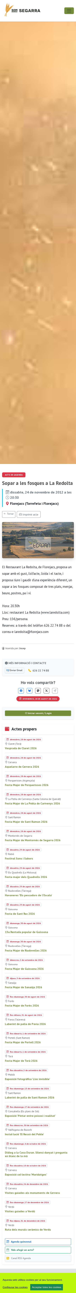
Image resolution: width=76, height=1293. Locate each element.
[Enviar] (55, 690)
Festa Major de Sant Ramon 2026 (26, 821)
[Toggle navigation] (69, 10)
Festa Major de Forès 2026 (22, 1005)
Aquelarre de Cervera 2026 (22, 766)
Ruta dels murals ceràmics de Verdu (28, 1229)
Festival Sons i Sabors (19, 858)
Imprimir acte (30, 514)
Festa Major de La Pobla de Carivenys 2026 (32, 803)
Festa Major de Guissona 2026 (24, 968)
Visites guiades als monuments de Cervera (32, 1193)
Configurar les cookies (15, 1287)
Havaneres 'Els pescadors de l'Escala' (28, 895)
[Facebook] (21, 690)
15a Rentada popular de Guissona (26, 932)
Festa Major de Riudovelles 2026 (26, 950)
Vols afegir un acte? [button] (22, 1249)
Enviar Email (15, 670)
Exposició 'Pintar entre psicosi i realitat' (30, 1115)
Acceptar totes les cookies (46, 1287)
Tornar (10, 513)
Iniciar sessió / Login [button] (39, 713)
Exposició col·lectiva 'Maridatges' (26, 1174)
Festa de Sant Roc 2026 (20, 913)
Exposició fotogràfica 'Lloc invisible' (27, 1079)
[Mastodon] (38, 690)
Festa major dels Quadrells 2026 (26, 877)
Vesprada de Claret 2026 (21, 748)
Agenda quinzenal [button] (20, 1241)
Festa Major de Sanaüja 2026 (23, 987)
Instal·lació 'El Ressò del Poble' (24, 1134)
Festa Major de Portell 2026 (23, 1042)
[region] (38, 1283)
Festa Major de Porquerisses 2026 (26, 785)
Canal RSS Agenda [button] (20, 1258)
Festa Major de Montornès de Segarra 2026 (32, 840)
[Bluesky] (29, 690)
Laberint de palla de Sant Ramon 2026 (29, 1097)
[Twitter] (46, 690)
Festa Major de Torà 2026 (21, 1060)
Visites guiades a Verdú (20, 1211)
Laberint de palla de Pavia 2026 (25, 1024)
